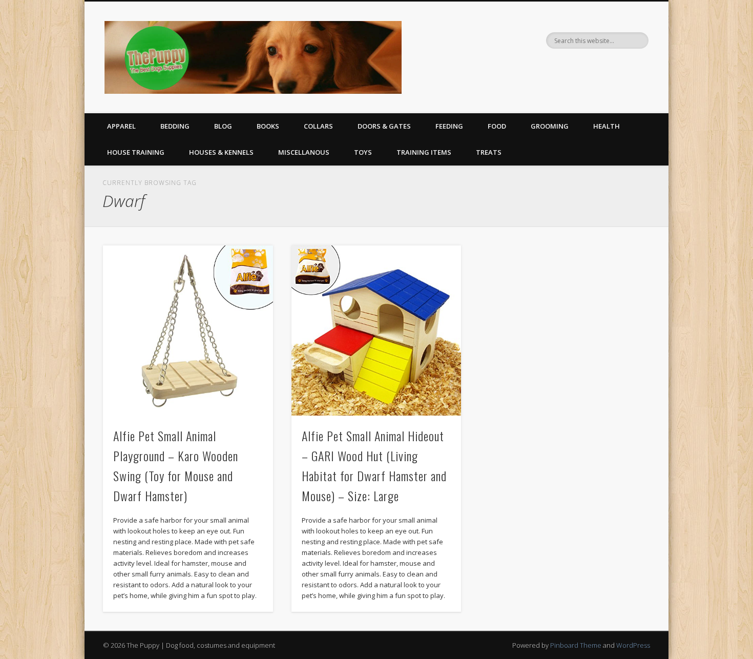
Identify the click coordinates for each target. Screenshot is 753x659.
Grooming (550, 126)
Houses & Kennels (221, 152)
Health (606, 126)
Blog (223, 126)
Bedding (175, 126)
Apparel (121, 126)
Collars (318, 126)
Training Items (423, 152)
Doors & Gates (384, 126)
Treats (488, 152)
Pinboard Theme (575, 645)
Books (268, 126)
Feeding (449, 126)
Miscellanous (303, 152)
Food (497, 126)
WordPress (633, 645)
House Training (135, 152)
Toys (363, 152)
